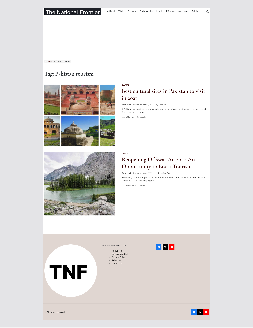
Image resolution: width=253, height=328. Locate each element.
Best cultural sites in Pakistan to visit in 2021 (163, 94)
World (121, 11)
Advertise (116, 260)
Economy (132, 11)
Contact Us (117, 263)
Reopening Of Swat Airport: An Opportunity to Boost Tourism (158, 163)
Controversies (146, 11)
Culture (125, 85)
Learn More (127, 117)
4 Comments (140, 117)
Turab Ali (162, 104)
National (110, 11)
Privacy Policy (118, 257)
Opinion (195, 11)
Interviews (183, 11)
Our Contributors (120, 254)
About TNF (117, 250)
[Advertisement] (126, 40)
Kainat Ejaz (165, 173)
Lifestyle (170, 11)
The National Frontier (73, 12)
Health (159, 11)
